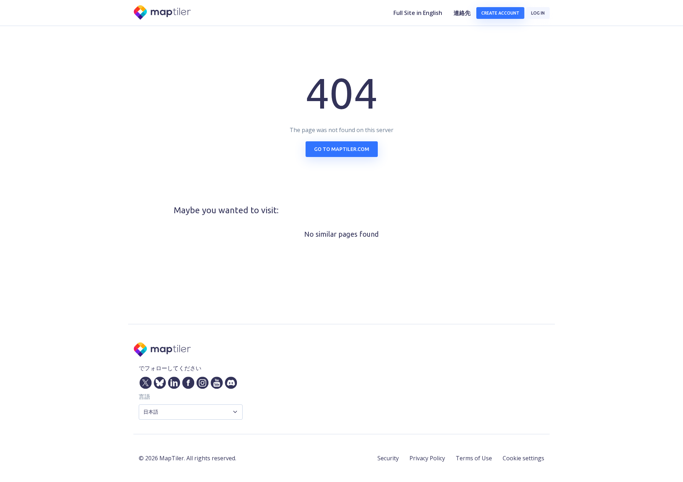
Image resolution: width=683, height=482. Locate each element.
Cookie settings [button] (523, 458)
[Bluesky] (158, 381)
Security (388, 458)
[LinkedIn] (172, 381)
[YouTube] (215, 381)
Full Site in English (417, 13)
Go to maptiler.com (341, 149)
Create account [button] (500, 13)
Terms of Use (474, 458)
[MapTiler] (162, 13)
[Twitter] (144, 381)
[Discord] (229, 381)
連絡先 (462, 13)
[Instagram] (201, 381)
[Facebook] (186, 381)
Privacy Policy (427, 458)
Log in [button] (538, 13)
